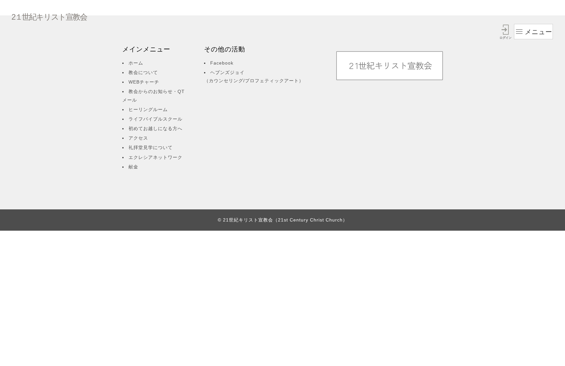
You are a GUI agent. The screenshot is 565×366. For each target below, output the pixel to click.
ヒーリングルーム (148, 109)
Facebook (221, 63)
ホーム (135, 63)
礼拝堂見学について (150, 147)
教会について (143, 72)
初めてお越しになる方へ (155, 128)
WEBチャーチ (143, 82)
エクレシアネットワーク (155, 157)
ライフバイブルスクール (155, 119)
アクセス (138, 138)
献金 (133, 166)
